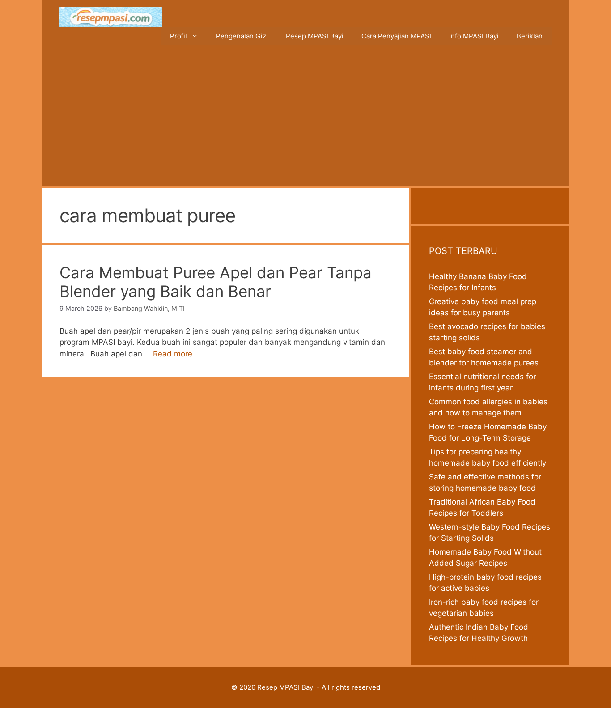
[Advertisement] (305, 119)
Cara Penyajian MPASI (396, 36)
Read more (172, 353)
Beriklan (530, 36)
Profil (178, 36)
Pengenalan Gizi (242, 36)
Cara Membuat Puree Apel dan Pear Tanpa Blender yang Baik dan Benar (215, 282)
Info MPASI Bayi (474, 36)
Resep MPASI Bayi (315, 36)
